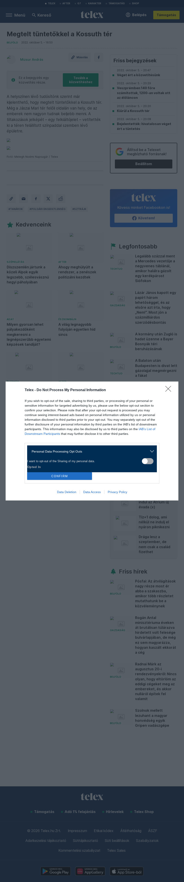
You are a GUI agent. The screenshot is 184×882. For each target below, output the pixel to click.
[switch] (147, 461)
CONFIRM (59, 476)
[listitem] (90, 451)
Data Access (92, 492)
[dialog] (92, 441)
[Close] (169, 390)
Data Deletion (66, 492)
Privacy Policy (117, 492)
